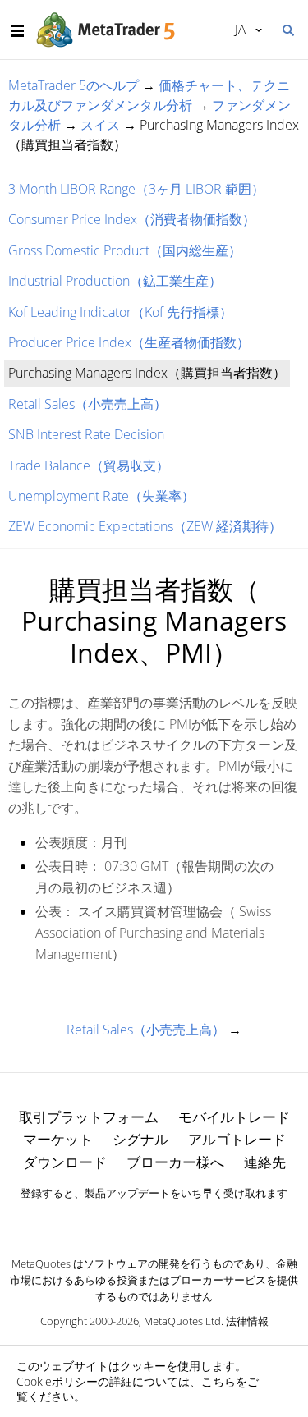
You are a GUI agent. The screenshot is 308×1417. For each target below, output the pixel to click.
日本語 (237, 29)
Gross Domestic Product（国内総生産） (124, 250)
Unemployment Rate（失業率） (101, 496)
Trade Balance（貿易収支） (88, 465)
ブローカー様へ (175, 1162)
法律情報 (247, 1321)
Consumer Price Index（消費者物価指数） (131, 219)
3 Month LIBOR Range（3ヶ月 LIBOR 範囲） (136, 189)
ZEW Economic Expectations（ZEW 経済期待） (145, 526)
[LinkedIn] (154, 1221)
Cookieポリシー (57, 1381)
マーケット (58, 1139)
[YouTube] (181, 1221)
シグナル (140, 1139)
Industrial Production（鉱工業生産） (115, 281)
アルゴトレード (237, 1139)
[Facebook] (128, 1221)
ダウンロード (65, 1162)
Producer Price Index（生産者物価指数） (129, 342)
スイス (100, 125)
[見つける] (287, 28)
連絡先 (265, 1162)
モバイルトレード (234, 1116)
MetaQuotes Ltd (182, 1321)
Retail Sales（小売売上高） (87, 404)
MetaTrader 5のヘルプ (73, 85)
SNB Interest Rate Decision (86, 434)
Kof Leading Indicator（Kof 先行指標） (120, 312)
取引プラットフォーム (89, 1116)
